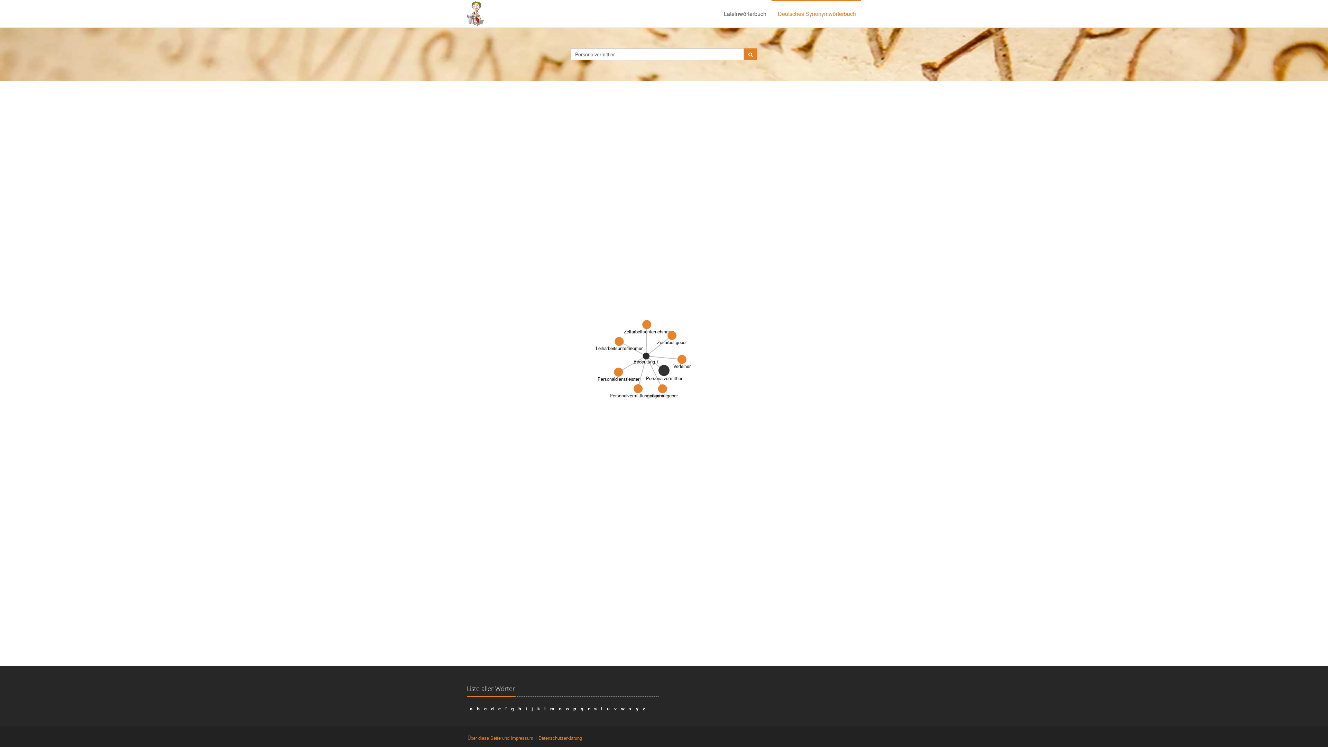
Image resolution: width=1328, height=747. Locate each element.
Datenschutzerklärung (560, 738)
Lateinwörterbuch (745, 14)
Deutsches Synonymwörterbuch (817, 14)
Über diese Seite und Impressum (500, 738)
